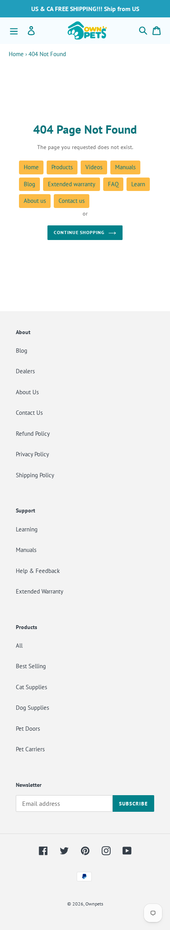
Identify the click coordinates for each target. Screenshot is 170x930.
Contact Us (29, 412)
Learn (138, 184)
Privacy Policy (32, 454)
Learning (27, 529)
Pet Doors (28, 728)
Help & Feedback (38, 571)
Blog (29, 184)
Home (16, 54)
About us (35, 200)
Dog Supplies (32, 707)
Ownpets (94, 904)
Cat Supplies (31, 687)
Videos (93, 167)
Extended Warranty (39, 591)
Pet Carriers (30, 749)
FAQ (113, 184)
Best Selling (31, 666)
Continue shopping (79, 232)
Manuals (125, 167)
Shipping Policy (35, 475)
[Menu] (14, 30)
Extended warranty (71, 184)
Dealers (25, 371)
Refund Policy (33, 433)
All (19, 645)
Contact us (72, 200)
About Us (27, 392)
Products (62, 167)
